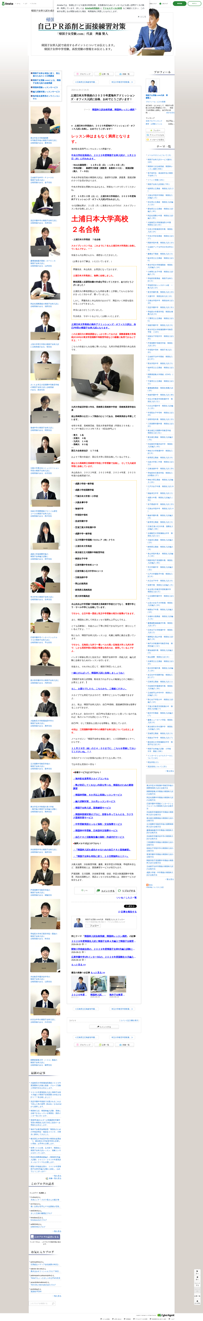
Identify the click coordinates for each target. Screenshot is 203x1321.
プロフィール (151, 102)
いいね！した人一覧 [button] (127, 897)
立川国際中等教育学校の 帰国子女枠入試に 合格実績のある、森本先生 (40, 766)
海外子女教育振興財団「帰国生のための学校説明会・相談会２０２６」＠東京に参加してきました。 (46, 1131)
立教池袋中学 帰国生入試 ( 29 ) (161, 469)
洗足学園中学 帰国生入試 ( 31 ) (161, 307)
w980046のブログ (38, 1227)
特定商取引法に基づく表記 (159, 1319)
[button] (197, 1302)
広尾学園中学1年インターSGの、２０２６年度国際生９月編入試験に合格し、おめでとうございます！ (104, 957)
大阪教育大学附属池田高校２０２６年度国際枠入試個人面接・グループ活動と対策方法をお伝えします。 (46, 1085)
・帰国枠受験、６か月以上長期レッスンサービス (97, 795)
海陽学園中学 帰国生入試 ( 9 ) (160, 325)
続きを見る (170, 112)
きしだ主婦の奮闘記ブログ (41, 1213)
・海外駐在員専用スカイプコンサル (91, 778)
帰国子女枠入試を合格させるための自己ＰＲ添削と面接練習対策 (102, 34)
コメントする (105, 1027)
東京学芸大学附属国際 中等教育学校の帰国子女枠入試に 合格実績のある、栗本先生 (43, 140)
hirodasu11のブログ (39, 1220)
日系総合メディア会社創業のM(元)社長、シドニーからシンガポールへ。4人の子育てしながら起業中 (46, 1264)
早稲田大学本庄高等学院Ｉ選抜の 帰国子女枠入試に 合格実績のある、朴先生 (43, 936)
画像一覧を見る (55, 1178)
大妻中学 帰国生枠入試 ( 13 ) (160, 296)
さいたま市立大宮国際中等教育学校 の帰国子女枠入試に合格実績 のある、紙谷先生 (44, 387)
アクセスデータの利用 (141, 1319)
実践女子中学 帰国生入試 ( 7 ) (160, 738)
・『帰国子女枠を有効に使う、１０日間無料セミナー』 (101, 856)
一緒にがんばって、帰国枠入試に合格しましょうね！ (98, 673)
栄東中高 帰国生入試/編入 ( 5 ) (160, 585)
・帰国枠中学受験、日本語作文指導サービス (95, 830)
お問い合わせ (117, 1319)
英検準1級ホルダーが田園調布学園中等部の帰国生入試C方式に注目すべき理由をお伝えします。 (45, 1122)
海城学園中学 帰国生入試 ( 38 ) (161, 395)
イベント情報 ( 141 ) (156, 180)
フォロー (94, 925)
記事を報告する (129, 911)
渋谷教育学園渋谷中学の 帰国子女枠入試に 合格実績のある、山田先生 (40, 979)
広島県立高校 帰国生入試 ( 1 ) (160, 682)
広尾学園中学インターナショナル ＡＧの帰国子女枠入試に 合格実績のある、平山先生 (43, 639)
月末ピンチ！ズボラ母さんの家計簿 (45, 1200)
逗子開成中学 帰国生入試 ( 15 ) (161, 504)
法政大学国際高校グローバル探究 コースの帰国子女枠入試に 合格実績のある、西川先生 (43, 513)
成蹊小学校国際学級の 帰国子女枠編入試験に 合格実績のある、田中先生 (40, 556)
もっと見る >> (78, 964)
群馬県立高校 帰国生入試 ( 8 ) (160, 458)
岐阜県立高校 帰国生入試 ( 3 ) (160, 522)
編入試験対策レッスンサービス (46, 92)
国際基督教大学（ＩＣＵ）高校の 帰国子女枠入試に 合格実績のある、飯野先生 (43, 1062)
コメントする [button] (108, 891)
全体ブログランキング (154, 121)
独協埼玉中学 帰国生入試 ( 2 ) (160, 493)
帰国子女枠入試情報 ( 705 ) (158, 184)
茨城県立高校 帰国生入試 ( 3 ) (160, 733)
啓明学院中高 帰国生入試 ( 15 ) (161, 419)
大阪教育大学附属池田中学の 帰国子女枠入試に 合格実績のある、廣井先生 (41, 723)
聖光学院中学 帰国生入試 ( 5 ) (160, 363)
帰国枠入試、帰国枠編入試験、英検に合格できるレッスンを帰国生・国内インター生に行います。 (46, 1113)
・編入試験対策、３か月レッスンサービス (94, 801)
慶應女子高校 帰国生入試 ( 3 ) (160, 254)
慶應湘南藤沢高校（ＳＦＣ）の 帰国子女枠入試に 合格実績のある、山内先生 (42, 263)
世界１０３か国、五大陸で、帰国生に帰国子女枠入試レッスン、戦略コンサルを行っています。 (46, 1150)
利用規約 (128, 1319)
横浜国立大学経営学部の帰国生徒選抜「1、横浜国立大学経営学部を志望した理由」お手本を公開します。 (46, 1141)
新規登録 (179, 3)
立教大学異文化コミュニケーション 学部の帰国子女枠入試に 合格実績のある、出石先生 (44, 470)
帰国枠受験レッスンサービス (45, 87)
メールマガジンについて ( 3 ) (159, 155)
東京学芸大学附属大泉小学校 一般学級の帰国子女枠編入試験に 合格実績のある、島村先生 (43, 809)
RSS (150, 885)
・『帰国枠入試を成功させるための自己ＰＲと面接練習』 (102, 849)
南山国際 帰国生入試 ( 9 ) (158, 657)
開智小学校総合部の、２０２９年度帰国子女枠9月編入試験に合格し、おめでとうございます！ (104, 949)
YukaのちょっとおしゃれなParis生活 (45, 1278)
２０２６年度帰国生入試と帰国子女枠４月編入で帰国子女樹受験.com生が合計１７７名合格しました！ (104, 941)
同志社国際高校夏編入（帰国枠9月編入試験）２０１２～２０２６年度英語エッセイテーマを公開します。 (46, 1159)
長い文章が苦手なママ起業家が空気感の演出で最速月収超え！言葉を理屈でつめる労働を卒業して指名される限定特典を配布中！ (46, 1206)
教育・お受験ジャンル (154, 124)
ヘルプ (172, 1319)
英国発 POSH (36, 1292)
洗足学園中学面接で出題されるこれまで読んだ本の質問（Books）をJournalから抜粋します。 (46, 1104)
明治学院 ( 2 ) (153, 762)
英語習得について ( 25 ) (157, 767)
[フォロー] (45, 1237)
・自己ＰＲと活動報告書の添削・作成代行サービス (98, 837)
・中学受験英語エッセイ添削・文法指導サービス (97, 824)
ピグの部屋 (161, 102)
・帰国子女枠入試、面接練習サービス (92, 807)
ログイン (194, 3)
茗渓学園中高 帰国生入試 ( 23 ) (161, 292)
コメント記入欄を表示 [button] (129, 1020)
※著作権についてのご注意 (155, 887)
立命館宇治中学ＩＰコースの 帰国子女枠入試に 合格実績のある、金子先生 (41, 180)
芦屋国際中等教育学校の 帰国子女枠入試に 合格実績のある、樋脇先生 (40, 892)
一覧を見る (169, 771)
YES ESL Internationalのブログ (43, 1285)
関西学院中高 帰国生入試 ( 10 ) (161, 243)
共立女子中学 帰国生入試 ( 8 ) (160, 581)
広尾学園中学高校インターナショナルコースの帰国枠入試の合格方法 (160, 806)
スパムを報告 (106, 1319)
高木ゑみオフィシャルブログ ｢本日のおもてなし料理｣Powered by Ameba (46, 1271)
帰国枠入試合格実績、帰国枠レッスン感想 (113, 109)
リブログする (128, 890)
